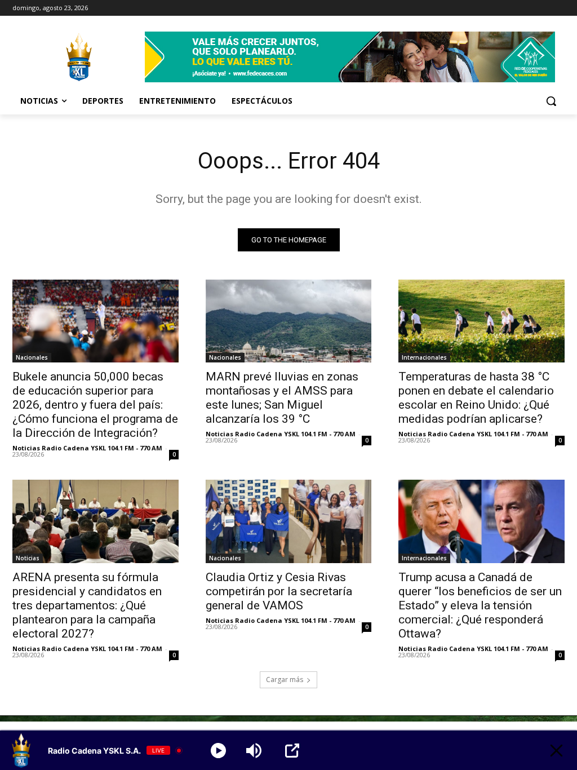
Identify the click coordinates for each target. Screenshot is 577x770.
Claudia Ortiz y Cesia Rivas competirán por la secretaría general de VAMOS (279, 591)
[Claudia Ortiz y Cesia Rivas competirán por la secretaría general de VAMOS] (289, 521)
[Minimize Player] (556, 750)
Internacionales (424, 357)
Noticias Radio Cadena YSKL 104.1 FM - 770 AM (87, 448)
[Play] (218, 750)
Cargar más (284, 679)
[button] (551, 100)
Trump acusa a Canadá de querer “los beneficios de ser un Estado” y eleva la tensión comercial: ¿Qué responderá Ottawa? (480, 605)
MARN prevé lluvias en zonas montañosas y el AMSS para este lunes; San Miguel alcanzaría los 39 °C (282, 398)
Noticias (27, 558)
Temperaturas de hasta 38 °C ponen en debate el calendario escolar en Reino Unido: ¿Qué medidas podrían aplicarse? (476, 398)
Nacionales (32, 357)
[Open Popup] (292, 750)
